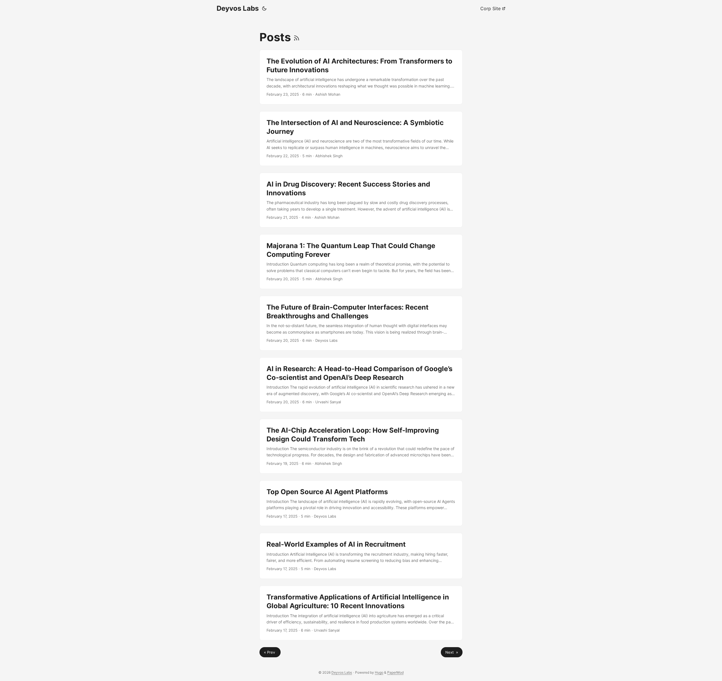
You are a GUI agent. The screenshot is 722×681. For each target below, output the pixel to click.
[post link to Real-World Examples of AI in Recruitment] (361, 556)
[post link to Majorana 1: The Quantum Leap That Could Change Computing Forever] (361, 262)
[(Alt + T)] (264, 8)
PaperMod (395, 672)
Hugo (379, 672)
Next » (451, 652)
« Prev (270, 652)
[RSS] (296, 37)
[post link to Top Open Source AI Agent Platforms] (361, 503)
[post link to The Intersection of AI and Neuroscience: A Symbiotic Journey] (361, 138)
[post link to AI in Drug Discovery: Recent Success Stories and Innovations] (361, 200)
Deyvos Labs (238, 8)
